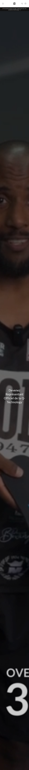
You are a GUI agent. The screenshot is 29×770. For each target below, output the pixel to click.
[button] (3, 3)
